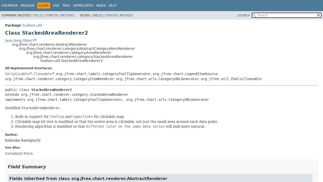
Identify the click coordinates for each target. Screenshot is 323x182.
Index (101, 5)
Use (56, 5)
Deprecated (83, 5)
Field (37, 15)
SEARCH (244, 15)
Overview (10, 5)
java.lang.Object (19, 40)
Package (28, 5)
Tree (66, 5)
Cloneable (43, 74)
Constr (51, 15)
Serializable (17, 74)
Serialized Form (19, 153)
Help (113, 5)
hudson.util (32, 25)
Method (67, 15)
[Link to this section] (50, 166)
